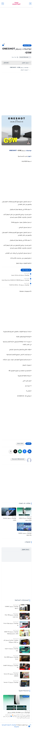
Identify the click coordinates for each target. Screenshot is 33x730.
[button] (24, 451)
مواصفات (28, 150)
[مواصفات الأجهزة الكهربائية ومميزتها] (16, 3)
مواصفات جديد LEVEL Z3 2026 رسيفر (25, 519)
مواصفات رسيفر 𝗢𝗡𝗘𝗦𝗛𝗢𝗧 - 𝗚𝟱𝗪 (19, 67)
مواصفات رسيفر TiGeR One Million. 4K (19, 285)
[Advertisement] (16, 26)
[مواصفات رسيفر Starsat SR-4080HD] (24, 675)
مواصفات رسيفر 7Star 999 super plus (11, 616)
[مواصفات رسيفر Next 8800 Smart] (24, 658)
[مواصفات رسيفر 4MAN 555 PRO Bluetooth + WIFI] (24, 633)
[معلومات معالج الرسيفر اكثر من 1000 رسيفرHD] (24, 641)
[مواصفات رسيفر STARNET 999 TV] (24, 607)
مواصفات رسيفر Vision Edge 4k (10, 624)
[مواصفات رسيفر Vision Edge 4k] (24, 624)
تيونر (29, 156)
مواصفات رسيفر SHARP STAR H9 (10, 666)
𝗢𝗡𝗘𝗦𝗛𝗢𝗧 (13, 150)
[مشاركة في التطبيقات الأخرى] (11, 451)
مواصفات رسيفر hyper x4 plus (11, 649)
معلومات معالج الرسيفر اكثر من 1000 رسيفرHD (11, 641)
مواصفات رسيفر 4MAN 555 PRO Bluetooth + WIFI (11, 633)
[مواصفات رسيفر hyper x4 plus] (24, 650)
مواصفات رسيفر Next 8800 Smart (11, 658)
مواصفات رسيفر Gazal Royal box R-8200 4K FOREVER (15, 280)
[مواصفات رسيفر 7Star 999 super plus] (24, 616)
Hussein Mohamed (24, 57)
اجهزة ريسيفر (27, 45)
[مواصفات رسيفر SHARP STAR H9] (24, 666)
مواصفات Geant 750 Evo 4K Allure (20, 275)
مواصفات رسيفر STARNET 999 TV (11, 607)
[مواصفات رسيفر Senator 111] (24, 683)
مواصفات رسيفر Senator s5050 (9, 519)
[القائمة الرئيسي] (30, 3)
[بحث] (3, 3)
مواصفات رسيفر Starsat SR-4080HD (11, 675)
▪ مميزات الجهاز (24, 70)
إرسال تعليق (25, 549)
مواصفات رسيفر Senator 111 (11, 682)
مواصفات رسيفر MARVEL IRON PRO (24, 534)
